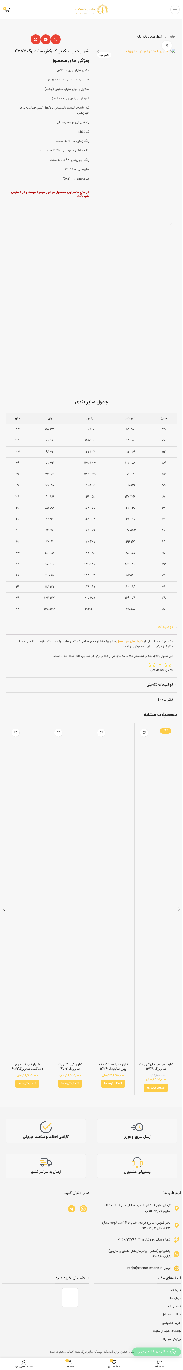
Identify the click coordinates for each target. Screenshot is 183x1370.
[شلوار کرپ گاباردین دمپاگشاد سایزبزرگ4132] (27, 893)
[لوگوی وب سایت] (91, 9)
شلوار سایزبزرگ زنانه (150, 36)
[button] (56, 39)
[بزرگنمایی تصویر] (167, 46)
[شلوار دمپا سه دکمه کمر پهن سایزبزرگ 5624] (113, 893)
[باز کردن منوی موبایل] (175, 9)
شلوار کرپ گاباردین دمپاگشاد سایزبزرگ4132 (27, 1066)
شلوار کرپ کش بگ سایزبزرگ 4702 (70, 1066)
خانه (171, 36)
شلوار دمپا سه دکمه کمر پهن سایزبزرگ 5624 (113, 1066)
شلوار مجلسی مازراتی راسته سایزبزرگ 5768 (156, 1066)
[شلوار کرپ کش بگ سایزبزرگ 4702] (70, 893)
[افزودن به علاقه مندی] (144, 733)
